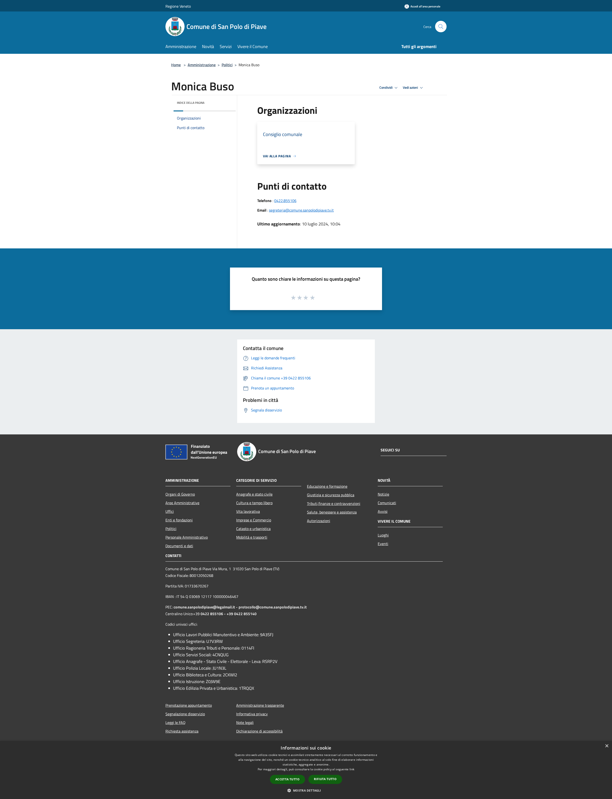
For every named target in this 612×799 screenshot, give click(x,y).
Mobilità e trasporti (251, 537)
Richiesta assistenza (181, 731)
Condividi (386, 87)
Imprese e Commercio (253, 520)
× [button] (606, 746)
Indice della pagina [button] (190, 102)
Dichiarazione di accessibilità (259, 731)
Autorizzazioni (318, 521)
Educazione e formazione (327, 486)
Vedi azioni (411, 87)
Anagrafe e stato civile (254, 494)
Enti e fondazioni (179, 520)
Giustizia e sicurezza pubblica (330, 495)
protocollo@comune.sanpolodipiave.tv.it (273, 607)
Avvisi (383, 511)
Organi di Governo (180, 494)
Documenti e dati (179, 546)
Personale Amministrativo (186, 537)
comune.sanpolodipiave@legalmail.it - (206, 607)
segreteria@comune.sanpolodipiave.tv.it (301, 210)
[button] (306, 790)
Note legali (245, 722)
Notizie (383, 494)
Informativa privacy (252, 714)
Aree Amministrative (182, 503)
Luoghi (383, 535)
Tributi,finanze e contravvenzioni (333, 503)
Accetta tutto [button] (287, 779)
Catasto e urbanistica (253, 528)
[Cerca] (441, 26)
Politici (227, 65)
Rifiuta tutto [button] (325, 779)
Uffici (169, 511)
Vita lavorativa (248, 511)
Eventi (383, 544)
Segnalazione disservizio (185, 714)
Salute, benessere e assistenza (332, 512)
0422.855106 (285, 200)
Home (176, 65)
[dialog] (306, 770)
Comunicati (387, 503)
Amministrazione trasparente (260, 705)
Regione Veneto (178, 6)
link (352, 769)
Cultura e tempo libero (254, 503)
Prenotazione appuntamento (188, 705)
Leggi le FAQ (175, 722)
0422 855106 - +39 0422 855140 (229, 614)
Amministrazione (202, 65)
